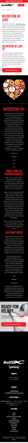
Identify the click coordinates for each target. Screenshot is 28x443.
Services (8, 10)
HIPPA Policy (14, 423)
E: (5, 393)
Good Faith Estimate (14, 420)
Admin (13, 414)
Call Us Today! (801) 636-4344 (14, 1)
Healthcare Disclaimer (14, 422)
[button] (26, 5)
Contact (14, 418)
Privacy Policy (14, 425)
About (14, 412)
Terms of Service (14, 431)
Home (3, 10)
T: (10, 391)
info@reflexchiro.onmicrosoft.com (14, 393)
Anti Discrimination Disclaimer (14, 416)
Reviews (14, 427)
